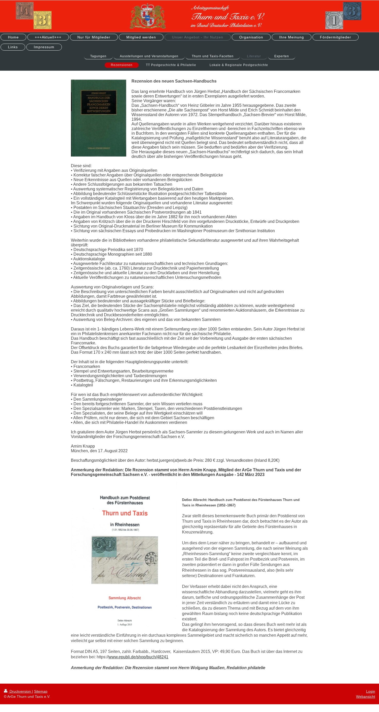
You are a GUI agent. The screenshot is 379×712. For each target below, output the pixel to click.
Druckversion (20, 691)
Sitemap (40, 691)
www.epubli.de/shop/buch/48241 (138, 657)
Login (370, 691)
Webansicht (365, 696)
